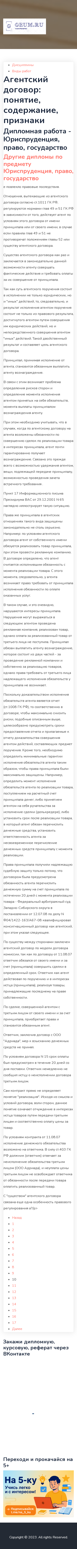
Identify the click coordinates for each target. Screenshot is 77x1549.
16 (14, 1316)
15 (14, 1310)
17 (14, 1322)
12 (14, 1291)
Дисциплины (23, 65)
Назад (17, 1217)
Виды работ (21, 71)
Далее (17, 1329)
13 (14, 1298)
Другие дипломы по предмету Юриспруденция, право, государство (38, 167)
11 (14, 1285)
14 (14, 1304)
